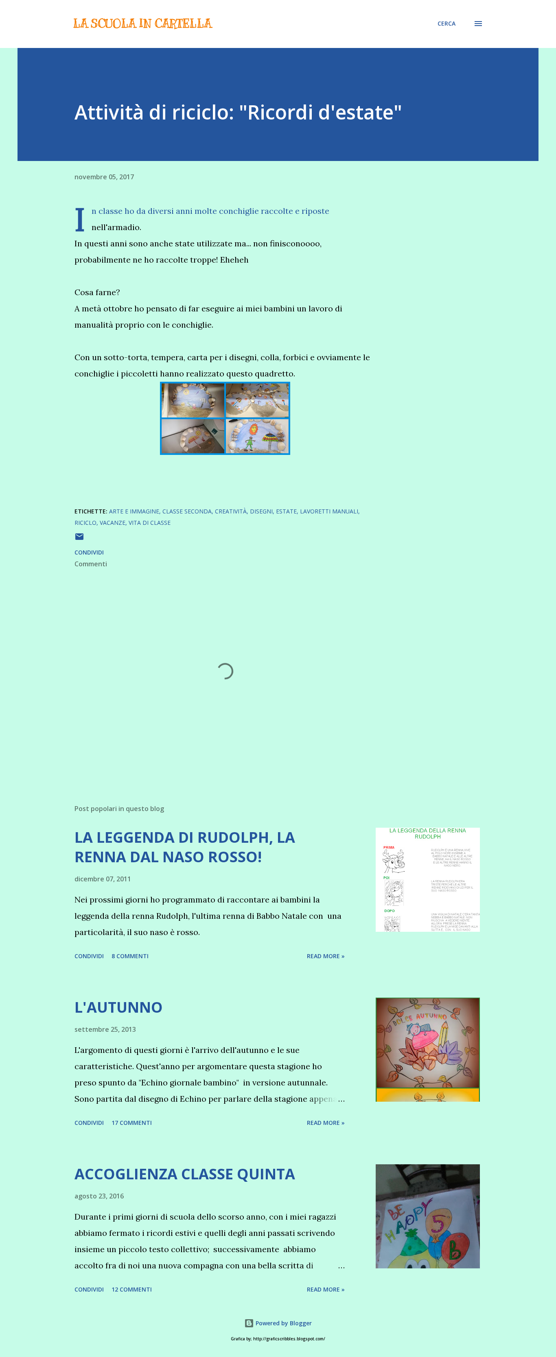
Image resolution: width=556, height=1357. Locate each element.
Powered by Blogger (283, 1323)
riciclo (85, 522)
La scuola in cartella (142, 23)
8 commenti (130, 956)
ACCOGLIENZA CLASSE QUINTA (184, 1174)
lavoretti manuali (329, 511)
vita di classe (150, 522)
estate (286, 511)
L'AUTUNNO (118, 1007)
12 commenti (132, 1289)
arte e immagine (134, 511)
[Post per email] (79, 539)
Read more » (326, 956)
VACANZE (112, 522)
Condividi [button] (89, 552)
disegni (261, 511)
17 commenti (132, 1122)
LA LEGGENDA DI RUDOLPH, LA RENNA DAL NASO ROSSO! (184, 847)
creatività (231, 511)
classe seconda (187, 511)
